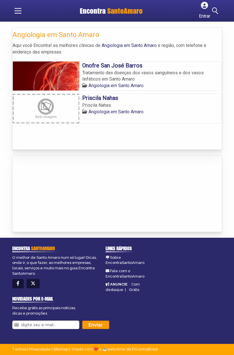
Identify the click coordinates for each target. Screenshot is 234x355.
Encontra (111, 11)
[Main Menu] (18, 11)
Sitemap (60, 349)
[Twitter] (33, 283)
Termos (19, 349)
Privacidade (40, 349)
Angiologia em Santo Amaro (129, 45)
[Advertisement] (55, 194)
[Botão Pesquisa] (216, 11)
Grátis (134, 290)
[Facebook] (18, 283)
